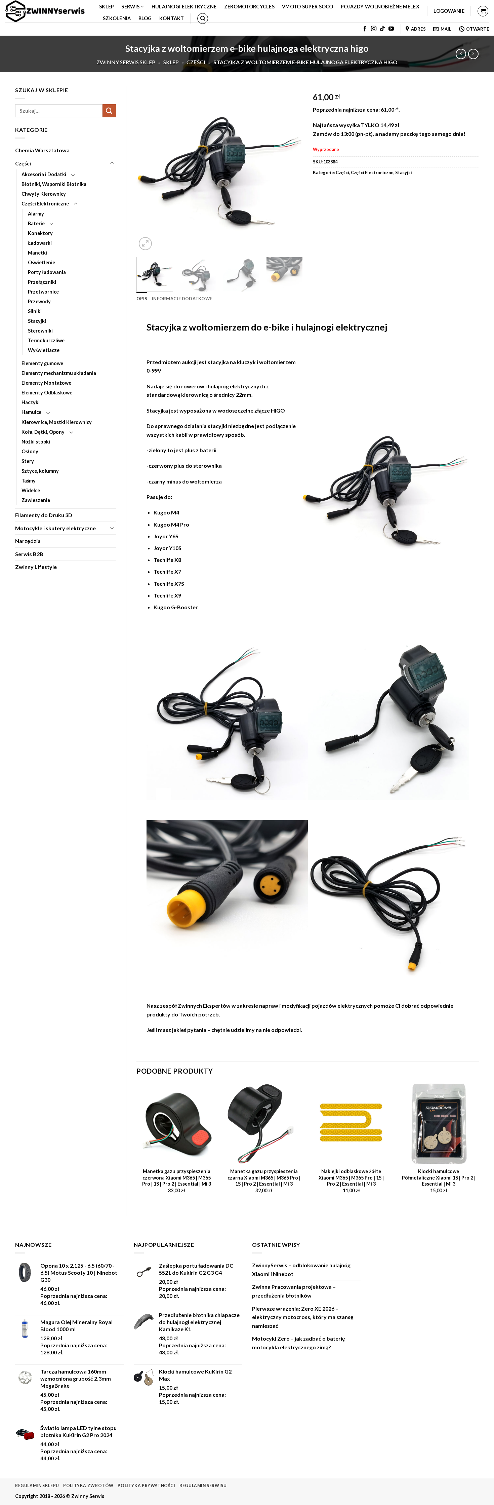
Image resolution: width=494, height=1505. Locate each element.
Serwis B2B (29, 554)
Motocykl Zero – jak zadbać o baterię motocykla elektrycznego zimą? (298, 1342)
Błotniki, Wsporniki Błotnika (54, 184)
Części (196, 62)
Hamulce (31, 412)
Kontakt (171, 18)
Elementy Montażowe (46, 383)
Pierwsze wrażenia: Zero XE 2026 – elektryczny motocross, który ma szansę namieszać (303, 1317)
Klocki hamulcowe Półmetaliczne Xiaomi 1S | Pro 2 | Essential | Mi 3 (439, 1177)
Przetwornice (43, 292)
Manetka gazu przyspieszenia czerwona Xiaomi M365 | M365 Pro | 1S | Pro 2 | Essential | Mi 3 (176, 1177)
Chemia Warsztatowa (42, 150)
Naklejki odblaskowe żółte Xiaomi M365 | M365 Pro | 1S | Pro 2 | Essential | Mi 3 (351, 1177)
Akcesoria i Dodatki (44, 174)
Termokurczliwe (46, 340)
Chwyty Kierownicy (44, 194)
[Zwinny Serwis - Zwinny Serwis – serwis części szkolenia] (47, 11)
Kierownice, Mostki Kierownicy (57, 422)
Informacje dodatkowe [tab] (182, 298)
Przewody (39, 301)
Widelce (31, 490)
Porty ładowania (47, 272)
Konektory (40, 233)
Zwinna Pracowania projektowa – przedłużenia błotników (294, 1291)
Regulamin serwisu (203, 1485)
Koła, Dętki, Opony (43, 432)
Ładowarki (40, 243)
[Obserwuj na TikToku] (382, 29)
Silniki (35, 311)
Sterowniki (40, 331)
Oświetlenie (41, 262)
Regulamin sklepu (37, 1485)
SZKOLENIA (117, 18)
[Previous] (148, 168)
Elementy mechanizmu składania (59, 373)
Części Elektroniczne (45, 203)
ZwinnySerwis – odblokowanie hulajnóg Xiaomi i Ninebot (301, 1269)
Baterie (36, 223)
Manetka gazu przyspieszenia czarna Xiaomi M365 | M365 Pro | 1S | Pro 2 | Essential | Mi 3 (264, 1177)
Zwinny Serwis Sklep (125, 62)
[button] (449, 11)
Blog (145, 18)
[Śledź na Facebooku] (365, 29)
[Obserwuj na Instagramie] (373, 29)
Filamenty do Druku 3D (43, 515)
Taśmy (29, 481)
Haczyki (31, 402)
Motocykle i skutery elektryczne (55, 528)
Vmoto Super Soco (307, 6)
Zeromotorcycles (249, 6)
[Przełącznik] (112, 163)
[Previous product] (473, 54)
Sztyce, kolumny (40, 471)
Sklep (106, 6)
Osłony (30, 451)
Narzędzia (28, 541)
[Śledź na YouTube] (391, 29)
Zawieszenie (36, 500)
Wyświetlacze (43, 350)
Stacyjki (37, 321)
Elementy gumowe (42, 363)
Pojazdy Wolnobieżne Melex (380, 6)
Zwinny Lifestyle (36, 567)
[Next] (291, 168)
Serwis (130, 6)
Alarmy (36, 214)
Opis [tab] (141, 298)
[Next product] (461, 54)
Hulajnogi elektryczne (184, 6)
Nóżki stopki (36, 442)
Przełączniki (42, 282)
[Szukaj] (202, 18)
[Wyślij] (109, 110)
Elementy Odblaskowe (47, 392)
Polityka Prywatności (146, 1485)
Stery (28, 461)
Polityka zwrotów (88, 1485)
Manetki (37, 253)
